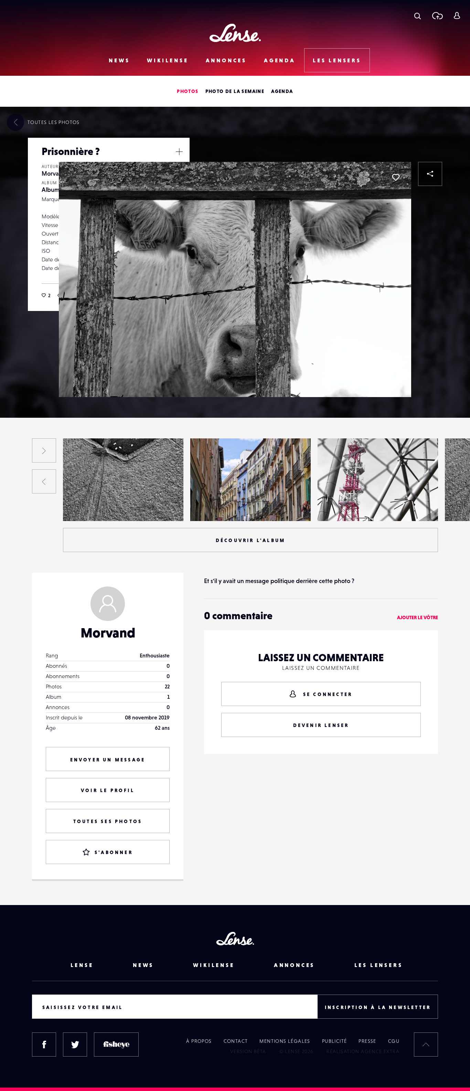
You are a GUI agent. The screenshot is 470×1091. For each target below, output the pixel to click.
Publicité (334, 1041)
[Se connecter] (457, 15)
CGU (393, 1041)
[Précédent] (44, 481)
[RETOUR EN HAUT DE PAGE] (426, 1044)
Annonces (226, 60)
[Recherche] (417, 15)
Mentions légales (284, 1041)
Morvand (54, 173)
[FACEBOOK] (44, 1044)
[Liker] (396, 177)
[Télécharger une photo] (437, 15)
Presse (367, 1041)
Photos (187, 91)
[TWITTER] (75, 1044)
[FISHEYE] (116, 1044)
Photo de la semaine (235, 91)
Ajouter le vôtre (417, 617)
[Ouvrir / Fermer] (179, 151)
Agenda (280, 60)
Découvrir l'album (250, 540)
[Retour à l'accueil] (235, 33)
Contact (236, 1041)
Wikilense (167, 60)
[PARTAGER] (430, 174)
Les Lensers (337, 60)
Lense (82, 965)
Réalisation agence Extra (363, 1051)
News (119, 60)
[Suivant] (44, 450)
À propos (199, 1041)
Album (51, 189)
